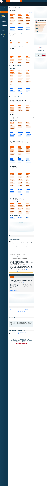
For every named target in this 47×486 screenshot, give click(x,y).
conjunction (20, 34)
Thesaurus (3, 7)
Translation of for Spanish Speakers (19, 332)
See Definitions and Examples (40, 52)
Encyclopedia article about (20, 333)
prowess (40, 50)
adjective (19, 65)
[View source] (23, 244)
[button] (43, 1)
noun (18, 7)
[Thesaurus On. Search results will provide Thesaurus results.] (6, 1)
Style (10, 319)
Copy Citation (21, 326)
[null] (43, 50)
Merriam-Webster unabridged (21, 343)
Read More (31, 237)
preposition (20, 46)
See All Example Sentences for (21, 271)
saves (10, 309)
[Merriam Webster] (40, 47)
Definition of (12, 9)
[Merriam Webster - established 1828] (1, 1)
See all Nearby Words (21, 311)
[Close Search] (18, 1)
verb (18, 96)
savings (26, 309)
